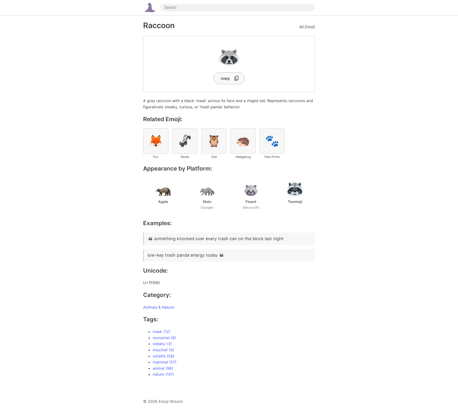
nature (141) (163, 374)
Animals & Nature (158, 307)
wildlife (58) (163, 356)
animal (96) (163, 368)
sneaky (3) (162, 343)
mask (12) (161, 331)
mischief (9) (163, 349)
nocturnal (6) (164, 337)
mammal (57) (165, 362)
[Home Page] (150, 7)
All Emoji (307, 26)
